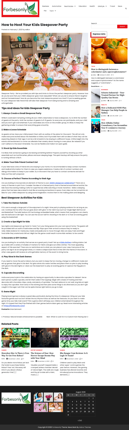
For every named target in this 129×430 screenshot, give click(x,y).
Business (45, 6)
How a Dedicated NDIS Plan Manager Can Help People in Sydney (114, 110)
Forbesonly (56, 427)
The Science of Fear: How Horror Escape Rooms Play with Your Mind (43, 355)
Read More (95, 86)
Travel (112, 6)
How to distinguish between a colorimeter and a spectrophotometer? (108, 70)
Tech (52, 11)
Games (4, 350)
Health (92, 6)
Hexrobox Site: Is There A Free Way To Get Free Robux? (15, 354)
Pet (45, 11)
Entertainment (15, 309)
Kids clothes (65, 242)
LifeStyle (101, 6)
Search (94, 23)
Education (83, 6)
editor (27, 29)
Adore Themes (85, 427)
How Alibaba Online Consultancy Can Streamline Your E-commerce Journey (114, 125)
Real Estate (68, 6)
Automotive (56, 6)
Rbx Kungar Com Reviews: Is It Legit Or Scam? (74, 354)
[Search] (125, 8)
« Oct (80, 420)
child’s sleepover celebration (61, 183)
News (120, 6)
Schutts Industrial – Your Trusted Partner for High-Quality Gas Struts (113, 95)
